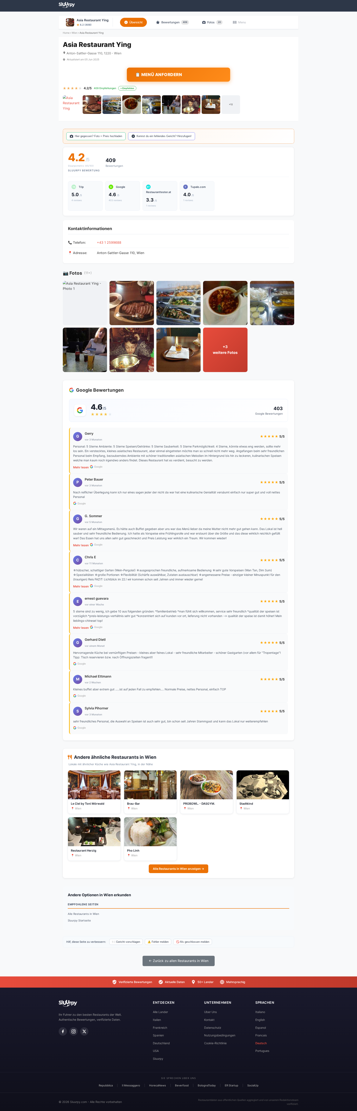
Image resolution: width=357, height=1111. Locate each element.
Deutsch (261, 1043)
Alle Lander (160, 1012)
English (260, 1019)
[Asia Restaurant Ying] (72, 104)
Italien (157, 1019)
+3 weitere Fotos (225, 350)
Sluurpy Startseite (79, 920)
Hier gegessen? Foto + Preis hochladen (98, 136)
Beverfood (182, 1085)
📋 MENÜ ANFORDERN (158, 74)
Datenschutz (212, 1027)
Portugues (262, 1051)
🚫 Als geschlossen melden (192, 941)
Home (66, 32)
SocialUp (252, 1085)
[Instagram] (73, 1031)
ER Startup (231, 1085)
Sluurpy (158, 1058)
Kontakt (209, 1019)
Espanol (260, 1027)
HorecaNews (157, 1085)
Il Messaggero (131, 1085)
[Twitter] (84, 1031)
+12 (231, 104)
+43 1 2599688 (109, 242)
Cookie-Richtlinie (215, 1043)
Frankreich (160, 1027)
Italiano (260, 1012)
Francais (261, 1035)
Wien (74, 32)
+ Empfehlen (127, 88)
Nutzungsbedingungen (219, 1035)
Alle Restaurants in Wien (83, 913)
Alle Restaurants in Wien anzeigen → (178, 868)
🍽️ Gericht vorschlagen (126, 941)
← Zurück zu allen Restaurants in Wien (178, 961)
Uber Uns (210, 1012)
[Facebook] (63, 1031)
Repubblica (106, 1085)
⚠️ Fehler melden (158, 941)
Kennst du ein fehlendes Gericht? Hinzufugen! (164, 136)
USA (156, 1051)
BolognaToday (207, 1085)
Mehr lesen (81, 467)
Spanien (158, 1035)
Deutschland (161, 1043)
